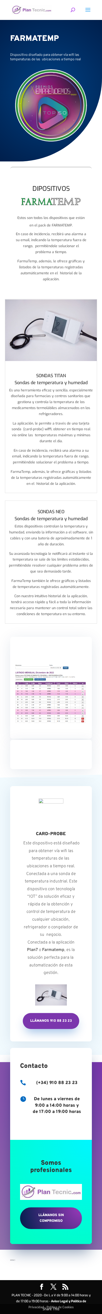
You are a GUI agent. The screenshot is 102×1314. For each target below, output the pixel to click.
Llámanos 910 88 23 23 (51, 1021)
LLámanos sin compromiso (51, 1218)
